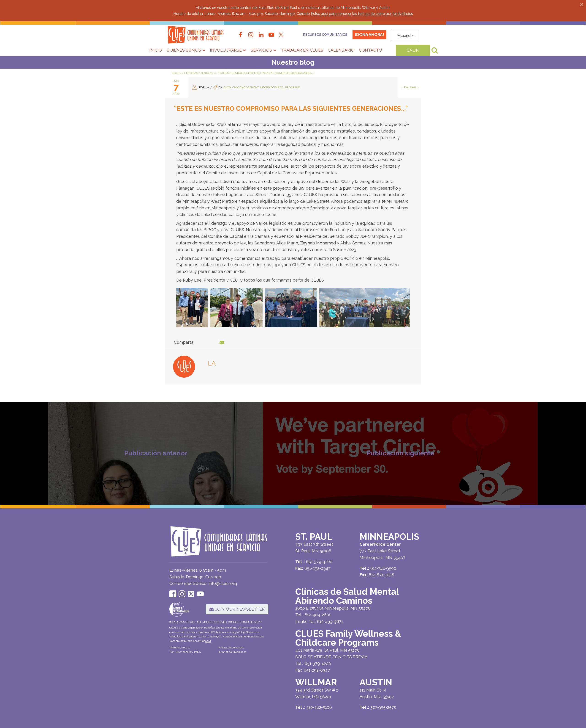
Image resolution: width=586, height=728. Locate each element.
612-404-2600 (318, 614)
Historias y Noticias (198, 73)
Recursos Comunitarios (325, 34)
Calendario (341, 50)
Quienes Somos (183, 50)
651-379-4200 (318, 663)
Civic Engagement (245, 87)
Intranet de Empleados (232, 651)
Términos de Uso (179, 647)
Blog (227, 87)
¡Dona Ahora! (369, 34)
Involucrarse (226, 50)
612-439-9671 (330, 621)
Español (404, 35)
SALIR (413, 50)
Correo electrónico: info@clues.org (203, 583)
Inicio (155, 50)
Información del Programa (280, 87)
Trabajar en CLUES (302, 50)
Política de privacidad (231, 647)
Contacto (370, 50)
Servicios (261, 50)
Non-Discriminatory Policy (185, 651)
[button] (582, 4)
